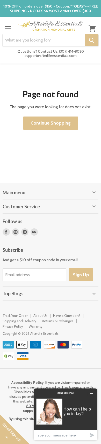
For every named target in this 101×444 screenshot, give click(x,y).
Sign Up (81, 275)
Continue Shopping (51, 123)
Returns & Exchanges (58, 321)
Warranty (35, 326)
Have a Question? (66, 315)
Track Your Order (15, 315)
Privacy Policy (13, 326)
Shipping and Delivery (19, 321)
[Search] (91, 40)
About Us (40, 315)
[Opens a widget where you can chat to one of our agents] (65, 414)
